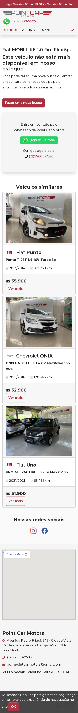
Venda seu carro (36, 30)
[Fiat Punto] (39, 218)
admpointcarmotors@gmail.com (33, 664)
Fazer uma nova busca (23, 103)
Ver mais (15, 288)
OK (13, 707)
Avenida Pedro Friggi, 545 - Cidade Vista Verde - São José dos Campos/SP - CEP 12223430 (37, 645)
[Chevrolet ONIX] (39, 321)
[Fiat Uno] (39, 431)
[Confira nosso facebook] (44, 529)
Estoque (10, 30)
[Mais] (72, 30)
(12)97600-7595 (23, 21)
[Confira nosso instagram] (33, 529)
